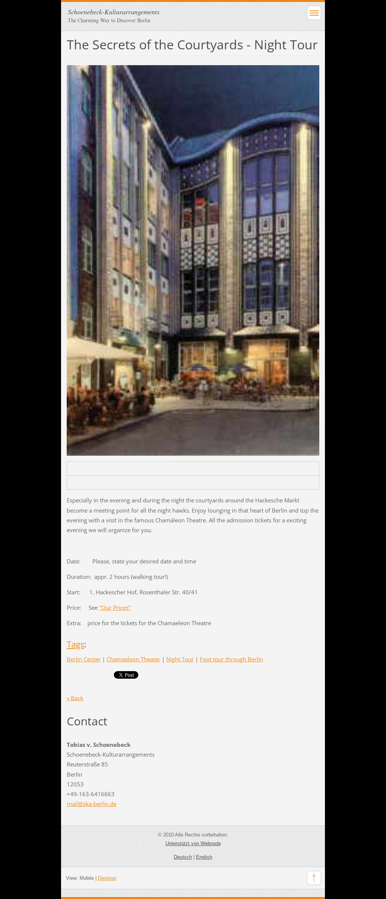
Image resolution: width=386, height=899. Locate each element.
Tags (75, 644)
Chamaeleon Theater (133, 659)
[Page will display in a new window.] (193, 260)
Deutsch (183, 857)
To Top (314, 878)
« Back (75, 698)
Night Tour (180, 659)
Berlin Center (84, 659)
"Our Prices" (115, 607)
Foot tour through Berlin (231, 659)
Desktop (107, 878)
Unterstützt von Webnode (193, 843)
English (204, 857)
